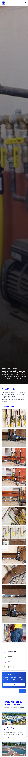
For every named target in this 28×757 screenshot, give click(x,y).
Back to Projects (11, 691)
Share (23, 691)
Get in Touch (14, 684)
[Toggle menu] (25, 3)
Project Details (14, 647)
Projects (4, 368)
